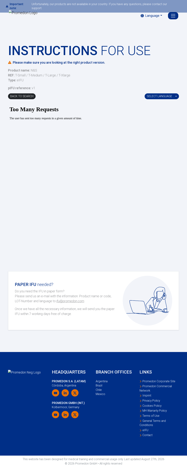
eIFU (145, 430)
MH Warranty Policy (154, 410)
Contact (147, 435)
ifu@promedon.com (70, 301)
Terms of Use (150, 415)
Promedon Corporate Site (158, 381)
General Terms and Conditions (153, 423)
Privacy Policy (151, 400)
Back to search (21, 96)
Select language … (161, 96)
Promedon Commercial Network (156, 388)
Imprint (146, 395)
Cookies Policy (151, 405)
